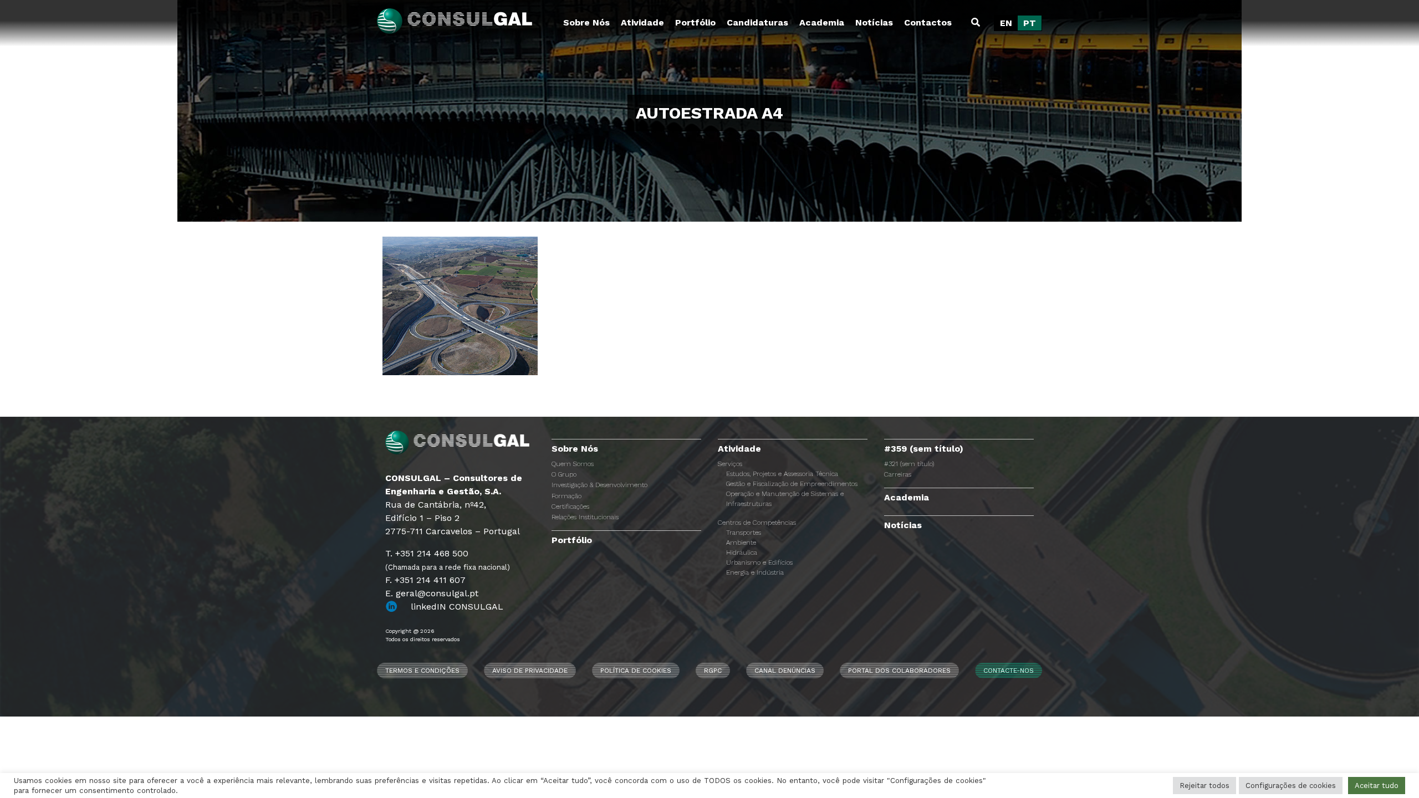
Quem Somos (573, 464)
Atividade (642, 22)
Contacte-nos (1008, 670)
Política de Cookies (635, 670)
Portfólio (695, 22)
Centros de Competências (757, 522)
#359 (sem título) (923, 448)
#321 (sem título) (909, 464)
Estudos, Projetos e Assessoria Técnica (782, 474)
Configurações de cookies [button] (1291, 785)
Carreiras (897, 474)
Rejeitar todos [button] (1204, 785)
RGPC (713, 670)
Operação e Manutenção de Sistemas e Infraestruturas (785, 499)
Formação (566, 496)
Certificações (570, 506)
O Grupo (564, 474)
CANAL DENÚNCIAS (784, 670)
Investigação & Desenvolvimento (599, 485)
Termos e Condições (422, 670)
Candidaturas (757, 22)
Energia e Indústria (755, 572)
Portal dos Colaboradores (899, 670)
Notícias (874, 22)
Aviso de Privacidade (530, 670)
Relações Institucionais (585, 517)
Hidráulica (741, 552)
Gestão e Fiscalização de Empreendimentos (791, 484)
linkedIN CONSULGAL (457, 606)
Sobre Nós (586, 22)
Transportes (743, 532)
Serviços (730, 464)
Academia (821, 22)
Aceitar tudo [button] (1376, 785)
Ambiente (741, 542)
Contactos (928, 22)
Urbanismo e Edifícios (759, 562)
